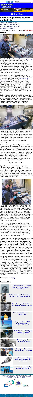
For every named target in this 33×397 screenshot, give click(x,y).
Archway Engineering (25, 59)
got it (27, 396)
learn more (21, 396)
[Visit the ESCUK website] (26, 386)
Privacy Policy (16, 377)
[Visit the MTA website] (9, 386)
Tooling (12, 278)
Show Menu (18, 14)
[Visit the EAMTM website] (19, 386)
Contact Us (23, 377)
